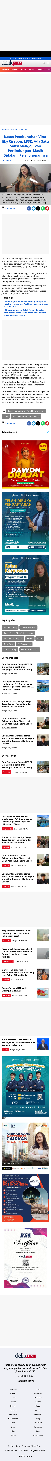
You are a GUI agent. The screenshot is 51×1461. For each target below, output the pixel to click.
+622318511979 (25, 1381)
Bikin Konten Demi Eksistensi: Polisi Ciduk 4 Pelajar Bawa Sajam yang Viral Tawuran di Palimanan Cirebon (18, 739)
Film (13, 1431)
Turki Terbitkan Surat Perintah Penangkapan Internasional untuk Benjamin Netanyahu (18, 1042)
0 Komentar (9, 208)
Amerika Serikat (28, 627)
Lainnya (38, 1418)
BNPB (39, 638)
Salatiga (6, 847)
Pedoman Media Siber (32, 1446)
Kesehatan (38, 1397)
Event (13, 1427)
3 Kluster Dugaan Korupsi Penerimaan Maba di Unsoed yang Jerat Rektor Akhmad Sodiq (18, 972)
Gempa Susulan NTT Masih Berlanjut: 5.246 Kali (14, 989)
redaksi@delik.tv (25, 1376)
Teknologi (38, 1427)
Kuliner (38, 1402)
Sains (38, 1431)
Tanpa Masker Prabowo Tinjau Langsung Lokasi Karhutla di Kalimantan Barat (16, 933)
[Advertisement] (25, 25)
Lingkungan (8, 961)
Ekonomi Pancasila (29, 649)
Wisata (38, 1410)
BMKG (30, 638)
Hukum (41, 69)
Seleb (13, 1423)
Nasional (5, 69)
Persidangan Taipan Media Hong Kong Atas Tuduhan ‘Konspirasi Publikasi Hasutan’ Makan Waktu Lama (26, 304)
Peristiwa (6, 772)
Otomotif (37, 1414)
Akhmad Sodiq (10, 627)
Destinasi (38, 1393)
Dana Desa (8, 644)
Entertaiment (13, 1418)
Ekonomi (13, 1410)
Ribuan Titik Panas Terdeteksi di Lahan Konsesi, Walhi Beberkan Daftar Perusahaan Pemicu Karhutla (17, 953)
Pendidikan (37, 1423)
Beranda (5, 129)
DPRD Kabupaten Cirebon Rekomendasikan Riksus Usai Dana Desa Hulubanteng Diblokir (17, 721)
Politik (32, 69)
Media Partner (11, 1450)
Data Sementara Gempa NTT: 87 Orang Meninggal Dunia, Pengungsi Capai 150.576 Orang (17, 667)
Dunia (23, 69)
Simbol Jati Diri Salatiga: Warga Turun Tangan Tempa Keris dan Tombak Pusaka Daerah (17, 704)
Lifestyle (13, 1435)
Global (5, 1049)
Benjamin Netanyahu (13, 638)
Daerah (15, 69)
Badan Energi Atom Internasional (18, 633)
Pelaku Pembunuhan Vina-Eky (26, 416)
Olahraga (13, 1414)
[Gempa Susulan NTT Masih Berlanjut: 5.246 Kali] (43, 993)
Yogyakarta (7, 829)
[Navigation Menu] (48, 63)
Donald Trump (10, 649)
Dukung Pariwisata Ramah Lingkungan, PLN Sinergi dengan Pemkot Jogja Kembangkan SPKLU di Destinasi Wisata (18, 685)
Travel (38, 1406)
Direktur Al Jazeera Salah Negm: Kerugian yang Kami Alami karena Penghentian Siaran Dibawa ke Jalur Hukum (25, 313)
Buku (38, 1389)
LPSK (6, 416)
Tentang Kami (14, 1446)
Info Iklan (23, 1450)
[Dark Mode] (44, 63)
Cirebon (6, 865)
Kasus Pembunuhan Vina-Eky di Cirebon (26, 411)
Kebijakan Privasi (37, 1450)
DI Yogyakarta (24, 644)
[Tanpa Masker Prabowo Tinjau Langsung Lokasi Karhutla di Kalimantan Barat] (43, 935)
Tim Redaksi (7, 160)
